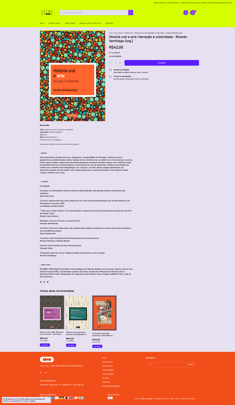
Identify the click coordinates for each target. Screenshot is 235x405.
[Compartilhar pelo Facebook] (41, 282)
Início (42, 23)
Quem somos (70, 23)
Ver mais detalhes (115, 56)
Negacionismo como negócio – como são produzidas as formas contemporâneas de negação (186, 3)
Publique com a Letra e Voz (90, 23)
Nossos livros (54, 23)
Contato (105, 378)
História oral (128, 33)
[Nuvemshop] (143, 399)
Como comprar (108, 374)
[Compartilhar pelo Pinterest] (48, 282)
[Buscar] (130, 12)
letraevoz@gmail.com (48, 381)
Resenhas (109, 23)
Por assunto (119, 33)
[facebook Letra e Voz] (46, 373)
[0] (192, 12)
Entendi (32, 401)
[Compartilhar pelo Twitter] (44, 282)
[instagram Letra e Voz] (41, 373)
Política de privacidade (111, 386)
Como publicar (108, 370)
